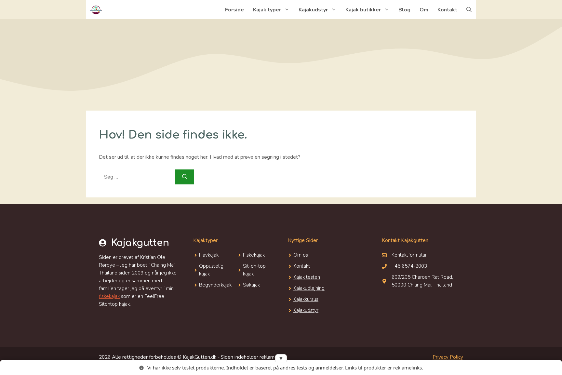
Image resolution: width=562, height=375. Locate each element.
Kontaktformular (409, 255)
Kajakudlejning (309, 288)
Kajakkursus (305, 299)
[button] (469, 10)
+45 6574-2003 (409, 266)
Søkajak (251, 285)
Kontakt (447, 9)
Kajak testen (306, 277)
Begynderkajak (215, 285)
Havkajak (209, 255)
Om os (300, 255)
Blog (404, 9)
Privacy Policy (448, 357)
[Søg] (184, 176)
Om (424, 9)
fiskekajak (109, 296)
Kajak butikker (363, 9)
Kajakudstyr (313, 9)
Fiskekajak (254, 255)
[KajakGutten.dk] (95, 10)
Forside (234, 9)
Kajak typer (267, 9)
